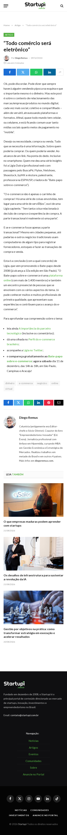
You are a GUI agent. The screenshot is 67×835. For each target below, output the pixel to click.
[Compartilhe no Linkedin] (49, 72)
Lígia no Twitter (33, 350)
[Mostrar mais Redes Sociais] (60, 72)
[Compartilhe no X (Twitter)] (23, 72)
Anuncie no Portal (45, 815)
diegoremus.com (44, 460)
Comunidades (39, 810)
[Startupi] (35, 6)
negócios (42, 383)
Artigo (9, 35)
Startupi (22, 824)
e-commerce (26, 383)
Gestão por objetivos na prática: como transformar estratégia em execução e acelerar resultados (29, 632)
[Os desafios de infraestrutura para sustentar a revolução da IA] (33, 553)
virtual (9, 388)
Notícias (21, 810)
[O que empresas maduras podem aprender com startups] (33, 500)
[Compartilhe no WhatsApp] (36, 72)
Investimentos (19, 815)
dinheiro (9, 383)
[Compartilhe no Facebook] (10, 72)
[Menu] (6, 6)
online (54, 383)
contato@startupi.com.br (25, 715)
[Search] (61, 6)
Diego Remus (21, 58)
